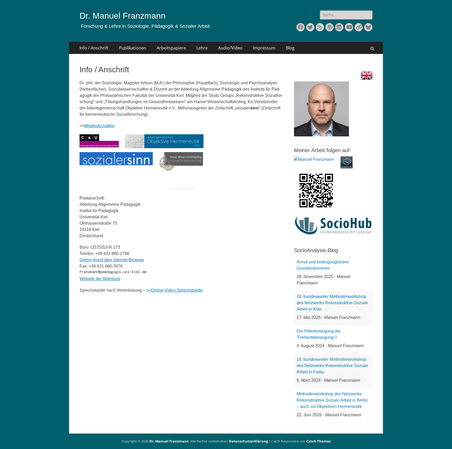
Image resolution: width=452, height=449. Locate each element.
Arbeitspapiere (171, 48)
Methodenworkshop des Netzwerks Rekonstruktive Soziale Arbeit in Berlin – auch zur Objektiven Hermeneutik (332, 400)
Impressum (264, 48)
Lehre (202, 48)
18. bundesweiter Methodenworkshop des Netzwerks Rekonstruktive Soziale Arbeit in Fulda (332, 365)
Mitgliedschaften (99, 126)
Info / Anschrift (94, 48)
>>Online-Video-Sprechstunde (174, 290)
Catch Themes (318, 441)
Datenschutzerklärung (248, 441)
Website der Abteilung (100, 278)
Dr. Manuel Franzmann (123, 15)
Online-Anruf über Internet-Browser (112, 260)
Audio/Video (230, 48)
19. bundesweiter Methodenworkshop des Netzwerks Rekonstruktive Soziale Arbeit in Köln (332, 302)
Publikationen (132, 48)
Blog (290, 48)
